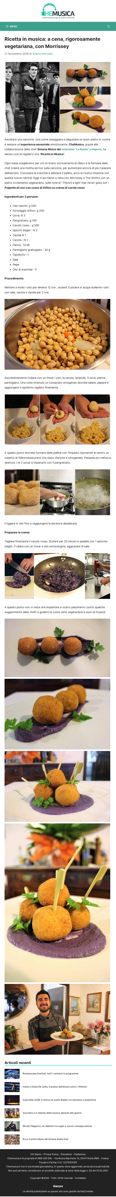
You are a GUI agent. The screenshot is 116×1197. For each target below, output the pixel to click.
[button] (109, 26)
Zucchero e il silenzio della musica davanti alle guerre (52, 1112)
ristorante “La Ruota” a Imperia (81, 149)
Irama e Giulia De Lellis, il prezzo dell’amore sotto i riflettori (55, 1086)
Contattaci (80, 1178)
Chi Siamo (35, 1154)
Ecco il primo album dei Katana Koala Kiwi (45, 1139)
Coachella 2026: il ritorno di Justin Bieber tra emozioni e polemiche (59, 1099)
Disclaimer (66, 1154)
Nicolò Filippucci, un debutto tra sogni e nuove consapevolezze (57, 1126)
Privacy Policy (51, 1154)
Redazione (80, 1154)
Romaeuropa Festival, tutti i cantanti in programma (50, 1073)
